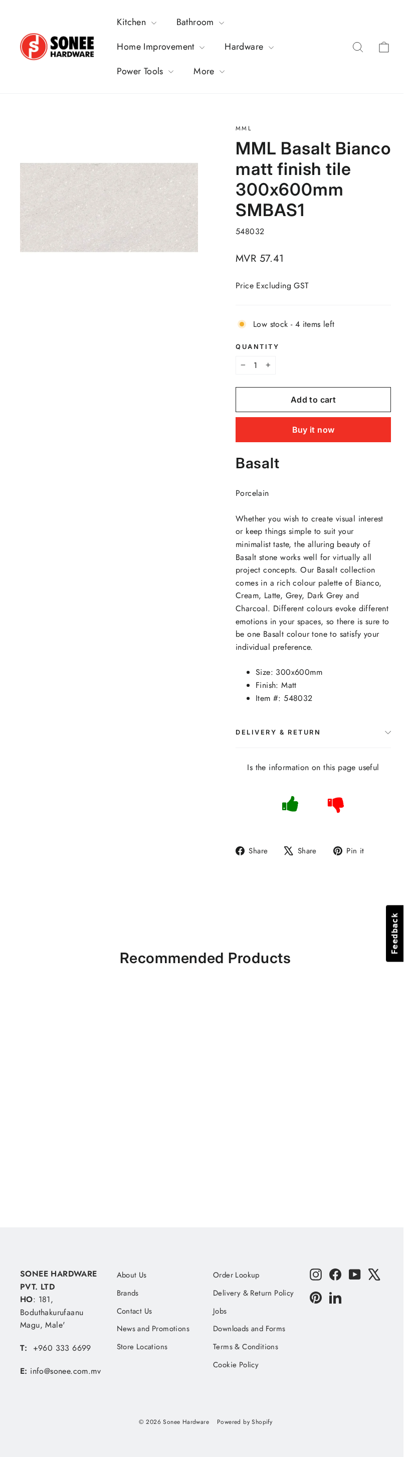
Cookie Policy (236, 1364)
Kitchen (132, 22)
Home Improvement (157, 46)
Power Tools (141, 71)
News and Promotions (153, 1328)
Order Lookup (236, 1275)
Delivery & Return (278, 732)
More (205, 71)
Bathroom (196, 22)
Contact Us (134, 1311)
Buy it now (313, 430)
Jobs (220, 1311)
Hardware (245, 46)
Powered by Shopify (244, 1421)
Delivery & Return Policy (253, 1293)
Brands (128, 1293)
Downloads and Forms (249, 1328)
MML (244, 128)
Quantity (257, 346)
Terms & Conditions (245, 1346)
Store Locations (142, 1346)
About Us (132, 1275)
